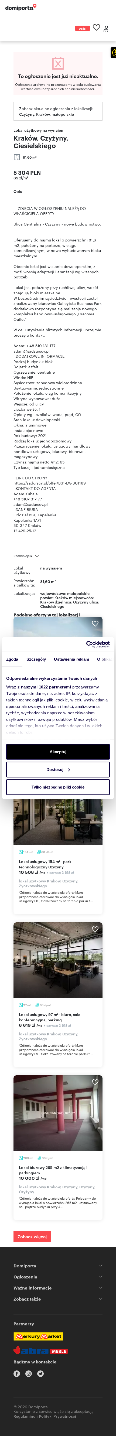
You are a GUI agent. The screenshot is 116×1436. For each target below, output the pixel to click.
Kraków (47, 601)
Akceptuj (58, 751)
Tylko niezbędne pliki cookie (58, 787)
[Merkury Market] (38, 1336)
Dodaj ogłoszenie (83, 28)
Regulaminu (24, 1415)
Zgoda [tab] (12, 659)
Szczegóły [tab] (36, 659)
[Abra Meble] (40, 1350)
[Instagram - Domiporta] (28, 1373)
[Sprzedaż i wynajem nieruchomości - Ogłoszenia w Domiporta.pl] (20, 7)
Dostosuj (54, 769)
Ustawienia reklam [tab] (71, 659)
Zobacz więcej (32, 1236)
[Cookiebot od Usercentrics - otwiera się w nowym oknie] (86, 644)
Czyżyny (80, 601)
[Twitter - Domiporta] (40, 1373)
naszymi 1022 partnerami (46, 686)
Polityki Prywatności (57, 1415)
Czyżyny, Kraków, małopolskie (46, 114)
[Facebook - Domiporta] (16, 1373)
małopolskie (78, 593)
